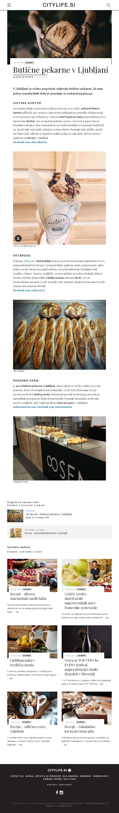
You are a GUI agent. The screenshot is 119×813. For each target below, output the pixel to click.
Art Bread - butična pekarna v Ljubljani (49, 514)
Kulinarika (71, 776)
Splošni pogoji (67, 803)
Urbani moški (52, 779)
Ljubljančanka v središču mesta (22, 662)
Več (17, 612)
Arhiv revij (65, 785)
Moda (29, 776)
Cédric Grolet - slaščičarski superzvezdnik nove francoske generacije (81, 600)
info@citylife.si (65, 806)
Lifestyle (17, 776)
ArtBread (28, 261)
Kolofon (79, 803)
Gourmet (29, 63)
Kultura (70, 779)
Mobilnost (101, 776)
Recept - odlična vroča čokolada (27, 728)
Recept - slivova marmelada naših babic (28, 596)
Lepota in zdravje (48, 776)
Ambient (86, 776)
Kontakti (52, 785)
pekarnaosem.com (24, 407)
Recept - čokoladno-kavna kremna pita (81, 728)
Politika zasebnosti (95, 803)
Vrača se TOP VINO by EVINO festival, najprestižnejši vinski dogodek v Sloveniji (81, 667)
